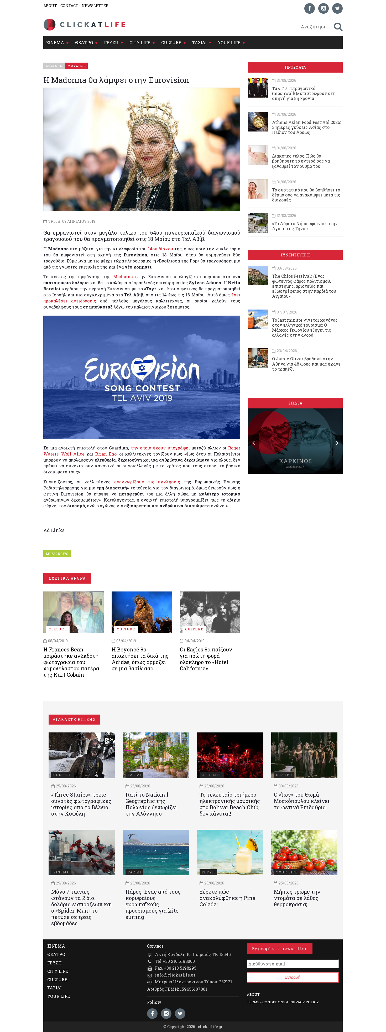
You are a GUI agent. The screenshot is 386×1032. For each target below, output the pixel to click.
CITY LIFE (139, 42)
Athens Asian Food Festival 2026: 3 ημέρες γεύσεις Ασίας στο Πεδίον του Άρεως (306, 127)
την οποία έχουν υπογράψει (160, 448)
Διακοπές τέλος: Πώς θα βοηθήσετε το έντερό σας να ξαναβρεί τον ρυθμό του (301, 161)
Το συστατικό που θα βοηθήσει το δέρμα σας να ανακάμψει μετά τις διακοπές (306, 195)
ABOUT (50, 5)
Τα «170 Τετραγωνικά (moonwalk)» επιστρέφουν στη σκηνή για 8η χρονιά (304, 93)
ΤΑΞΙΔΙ (199, 42)
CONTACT (69, 5)
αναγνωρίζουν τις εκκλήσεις (147, 481)
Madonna (123, 276)
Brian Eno (106, 454)
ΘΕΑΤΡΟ (84, 42)
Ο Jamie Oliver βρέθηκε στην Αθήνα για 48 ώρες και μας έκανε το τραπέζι (306, 363)
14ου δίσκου (160, 248)
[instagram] (323, 8)
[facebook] (309, 8)
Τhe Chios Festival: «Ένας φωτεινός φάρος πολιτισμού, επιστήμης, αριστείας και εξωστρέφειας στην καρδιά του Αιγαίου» (304, 286)
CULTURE (171, 42)
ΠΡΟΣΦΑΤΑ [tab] (295, 67)
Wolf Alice (73, 454)
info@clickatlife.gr (175, 975)
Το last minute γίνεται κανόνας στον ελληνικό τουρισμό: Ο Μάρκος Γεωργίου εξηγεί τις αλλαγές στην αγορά (305, 327)
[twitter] (337, 8)
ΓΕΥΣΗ (111, 42)
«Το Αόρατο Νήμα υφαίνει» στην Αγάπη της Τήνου (305, 226)
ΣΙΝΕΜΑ (55, 42)
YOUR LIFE (229, 42)
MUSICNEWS (57, 554)
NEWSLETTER (95, 5)
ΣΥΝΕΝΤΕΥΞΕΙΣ (295, 254)
